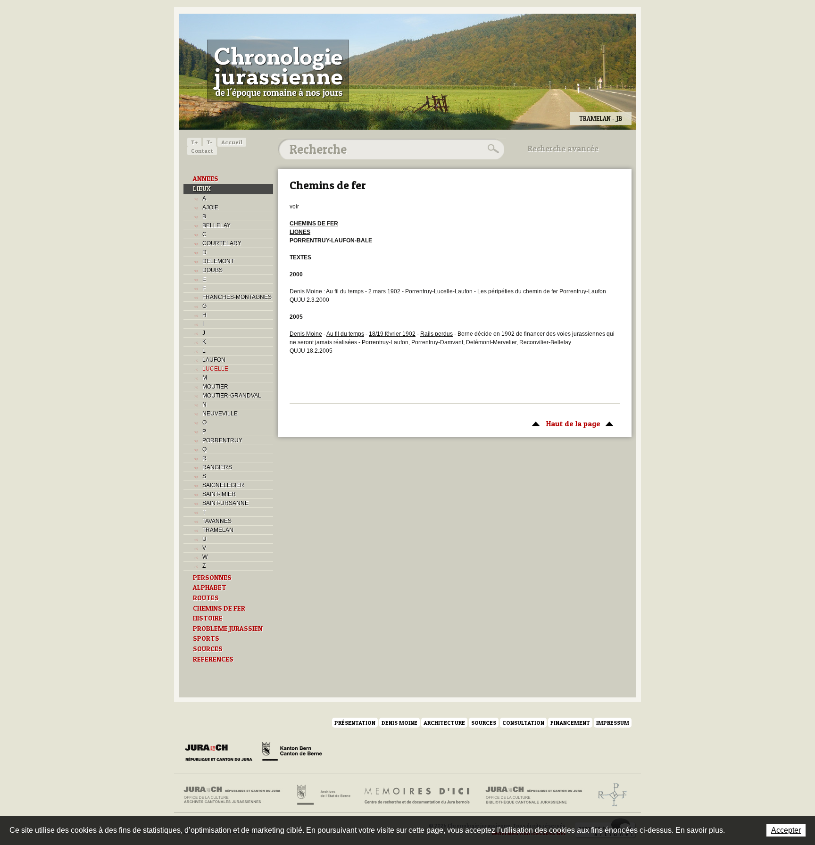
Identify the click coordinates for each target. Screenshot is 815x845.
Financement (570, 722)
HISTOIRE (208, 618)
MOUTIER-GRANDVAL (231, 395)
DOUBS (212, 270)
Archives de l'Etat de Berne (323, 795)
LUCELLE (215, 368)
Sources (483, 722)
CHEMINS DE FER (219, 608)
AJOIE (210, 207)
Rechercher (491, 149)
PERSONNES (212, 577)
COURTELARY (221, 243)
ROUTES (206, 598)
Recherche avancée (563, 148)
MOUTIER (215, 386)
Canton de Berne (292, 753)
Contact (202, 150)
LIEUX (202, 188)
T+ (194, 142)
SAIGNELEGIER (223, 485)
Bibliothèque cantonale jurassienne (534, 795)
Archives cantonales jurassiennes (235, 795)
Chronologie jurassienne (278, 71)
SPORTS (206, 638)
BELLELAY (216, 225)
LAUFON (213, 359)
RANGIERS (217, 467)
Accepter (786, 830)
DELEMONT (218, 261)
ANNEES (205, 178)
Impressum (612, 722)
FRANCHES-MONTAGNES (237, 297)
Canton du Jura (221, 753)
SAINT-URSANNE (225, 503)
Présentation (354, 722)
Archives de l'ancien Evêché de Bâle (609, 795)
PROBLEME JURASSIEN (228, 628)
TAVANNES (217, 521)
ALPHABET (209, 587)
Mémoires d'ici (417, 795)
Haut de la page (563, 423)
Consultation (523, 722)
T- (209, 142)
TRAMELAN (217, 530)
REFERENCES (213, 659)
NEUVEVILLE (220, 413)
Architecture (444, 722)
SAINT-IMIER (219, 494)
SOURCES (208, 649)
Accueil (231, 142)
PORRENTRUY (222, 440)
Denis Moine (399, 722)
